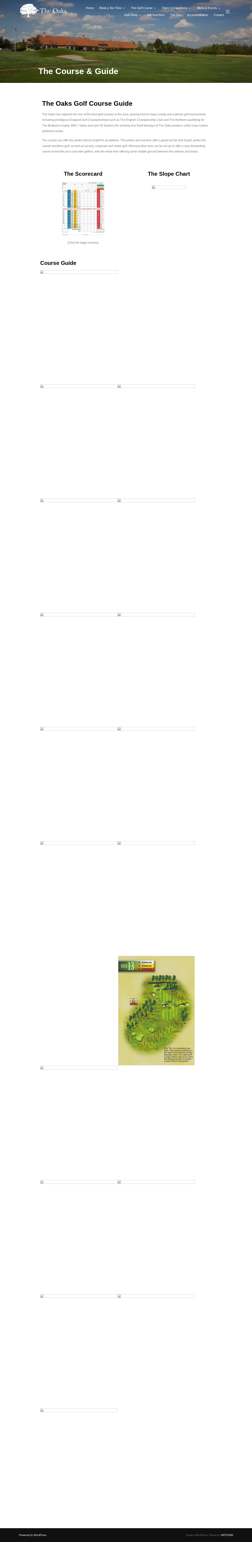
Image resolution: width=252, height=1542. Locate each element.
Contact (219, 15)
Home (90, 8)
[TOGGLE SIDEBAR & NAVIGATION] (229, 12)
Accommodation (197, 15)
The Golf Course (142, 8)
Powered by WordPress (32, 1535)
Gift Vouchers (156, 15)
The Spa (175, 15)
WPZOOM (227, 1535)
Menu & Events (207, 8)
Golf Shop (130, 15)
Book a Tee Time (110, 8)
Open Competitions (174, 8)
